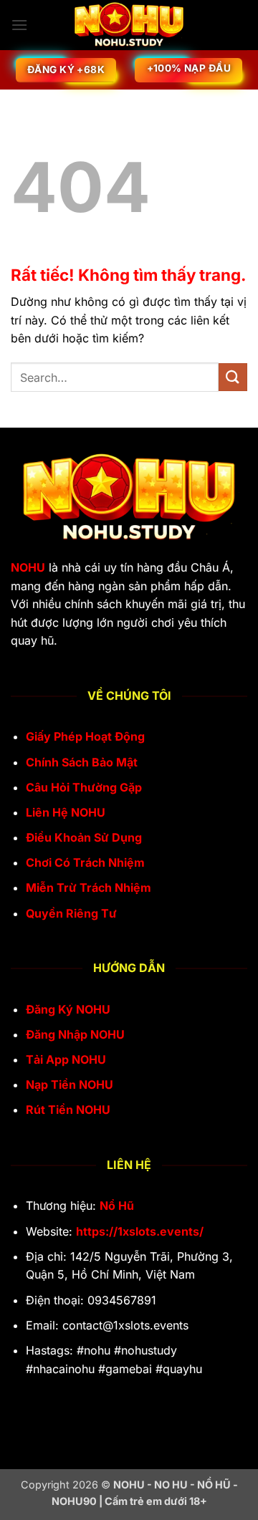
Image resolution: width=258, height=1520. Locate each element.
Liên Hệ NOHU (65, 812)
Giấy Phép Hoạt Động (85, 736)
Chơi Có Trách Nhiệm (85, 862)
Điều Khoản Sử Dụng (84, 837)
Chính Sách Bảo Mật (82, 762)
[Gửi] (233, 377)
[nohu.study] (129, 25)
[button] (19, 24)
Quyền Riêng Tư (71, 913)
